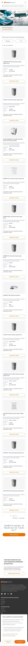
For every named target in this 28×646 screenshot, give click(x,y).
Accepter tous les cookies (20, 642)
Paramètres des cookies (8, 642)
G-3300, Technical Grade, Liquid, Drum (12, 334)
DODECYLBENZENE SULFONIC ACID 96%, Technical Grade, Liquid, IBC (13, 139)
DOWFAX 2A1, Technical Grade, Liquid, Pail (13, 178)
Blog (2, 613)
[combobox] (14, 5)
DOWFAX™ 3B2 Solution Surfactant (11, 295)
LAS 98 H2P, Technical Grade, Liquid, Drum (13, 491)
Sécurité (3, 599)
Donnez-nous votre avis (14, 573)
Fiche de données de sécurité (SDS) (12, 65)
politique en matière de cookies (9, 635)
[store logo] (9, 2)
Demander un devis (14, 81)
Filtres (8, 41)
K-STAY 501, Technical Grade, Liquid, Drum (13, 453)
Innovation (3, 611)
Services (3, 609)
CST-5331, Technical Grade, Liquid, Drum (13, 99)
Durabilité (3, 601)
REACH (2, 603)
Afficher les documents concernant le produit (14, 66)
